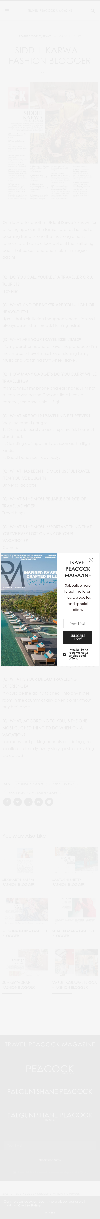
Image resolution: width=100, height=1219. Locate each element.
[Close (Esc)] (91, 560)
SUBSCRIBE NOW (78, 637)
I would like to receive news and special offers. (79, 654)
